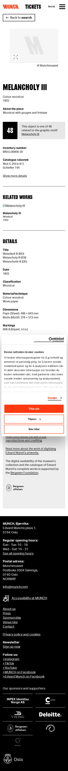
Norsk (51, 6)
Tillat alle (34, 408)
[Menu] (62, 6)
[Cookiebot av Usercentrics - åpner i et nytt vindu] (49, 339)
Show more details (15, 176)
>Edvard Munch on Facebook (23, 676)
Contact (8, 626)
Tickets (33, 6)
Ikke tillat (34, 429)
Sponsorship (12, 617)
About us (9, 609)
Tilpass (32, 419)
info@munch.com (15, 587)
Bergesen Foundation (24, 472)
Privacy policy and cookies (21, 634)
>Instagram (11, 659)
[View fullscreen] (34, 46)
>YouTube (10, 668)
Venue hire (10, 622)
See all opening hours (18, 553)
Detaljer (52, 397)
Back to (21, 17)
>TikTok (8, 663)
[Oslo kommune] (34, 759)
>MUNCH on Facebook (19, 672)
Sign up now (11, 646)
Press (7, 613)
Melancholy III (30, 134)
